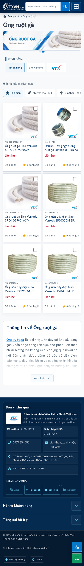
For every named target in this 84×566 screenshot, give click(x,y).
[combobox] (43, 6)
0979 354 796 (21, 442)
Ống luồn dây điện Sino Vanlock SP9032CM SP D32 (59, 220)
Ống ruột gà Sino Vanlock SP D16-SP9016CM (21, 219)
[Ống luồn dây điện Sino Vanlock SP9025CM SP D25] (22, 263)
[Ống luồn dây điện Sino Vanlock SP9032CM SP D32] (62, 192)
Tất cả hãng (15, 67)
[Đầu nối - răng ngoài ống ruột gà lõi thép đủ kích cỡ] (62, 122)
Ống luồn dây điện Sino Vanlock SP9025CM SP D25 (19, 291)
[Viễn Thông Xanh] (56, 67)
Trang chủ (13, 16)
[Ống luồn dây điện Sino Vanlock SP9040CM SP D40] (62, 263)
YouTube (53, 489)
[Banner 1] (40, 52)
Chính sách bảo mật (14, 548)
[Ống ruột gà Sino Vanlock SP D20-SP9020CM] (22, 122)
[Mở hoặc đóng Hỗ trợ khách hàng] (76, 506)
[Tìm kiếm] (65, 6)
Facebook (35, 489)
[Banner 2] (44, 52)
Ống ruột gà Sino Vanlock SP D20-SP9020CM (21, 148)
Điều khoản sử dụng (38, 548)
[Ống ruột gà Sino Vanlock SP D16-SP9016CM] (22, 192)
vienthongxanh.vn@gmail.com (63, 444)
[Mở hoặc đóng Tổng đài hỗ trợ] (76, 520)
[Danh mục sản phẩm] (76, 6)
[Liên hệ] (77, 547)
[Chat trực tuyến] (77, 558)
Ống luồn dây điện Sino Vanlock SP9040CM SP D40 (59, 291)
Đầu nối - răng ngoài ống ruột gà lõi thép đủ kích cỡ (61, 148)
